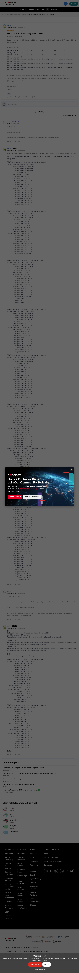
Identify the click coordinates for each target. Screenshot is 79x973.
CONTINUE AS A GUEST (32, 496)
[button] (39, 969)
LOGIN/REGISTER (15, 496)
